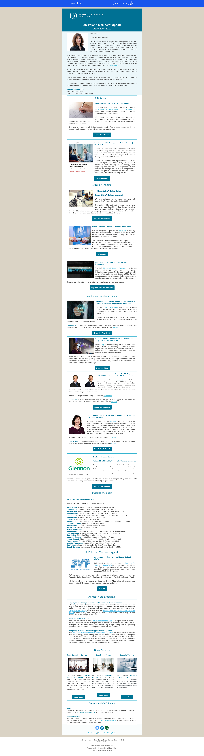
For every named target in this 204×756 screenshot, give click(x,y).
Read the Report (102, 178)
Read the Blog (102, 368)
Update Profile (92, 748)
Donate (102, 589)
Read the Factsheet (102, 333)
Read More (102, 254)
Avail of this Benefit (102, 486)
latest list (122, 231)
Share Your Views (102, 135)
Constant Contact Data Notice (107, 748)
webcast (120, 380)
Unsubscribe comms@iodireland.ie (102, 745)
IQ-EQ (114, 437)
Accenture (108, 396)
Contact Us (102, 733)
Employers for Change (78, 611)
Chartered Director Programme (115, 268)
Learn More (78, 697)
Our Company (92, 733)
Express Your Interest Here (102, 288)
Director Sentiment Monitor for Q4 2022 (115, 109)
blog (102, 345)
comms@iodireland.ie (108, 720)
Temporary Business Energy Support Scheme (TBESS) (92, 633)
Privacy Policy (111, 733)
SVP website (114, 65)
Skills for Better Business (102, 621)
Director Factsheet (111, 307)
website (115, 327)
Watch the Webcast (102, 407)
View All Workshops (102, 218)
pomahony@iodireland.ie (86, 712)
